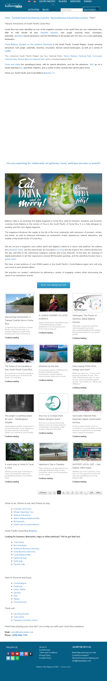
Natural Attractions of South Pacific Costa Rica (69, 18)
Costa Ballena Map (22, 554)
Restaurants (19, 521)
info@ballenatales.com (81, 661)
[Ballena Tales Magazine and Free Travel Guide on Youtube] (17, 654)
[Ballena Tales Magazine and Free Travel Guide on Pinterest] (26, 654)
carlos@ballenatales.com (22, 632)
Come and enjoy (12, 64)
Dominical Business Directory (26, 548)
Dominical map (20, 558)
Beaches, (33, 530)
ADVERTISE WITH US (81, 647)
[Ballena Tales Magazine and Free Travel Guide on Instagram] (13, 654)
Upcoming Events (21, 614)
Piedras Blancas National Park (31, 59)
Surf (91, 64)
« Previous (42, 492)
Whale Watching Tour (23, 512)
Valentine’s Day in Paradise (51, 464)
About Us (43, 647)
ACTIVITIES (33, 10)
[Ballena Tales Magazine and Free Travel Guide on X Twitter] (22, 654)
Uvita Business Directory (24, 551)
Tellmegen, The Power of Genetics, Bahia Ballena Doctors (84, 319)
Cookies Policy (45, 658)
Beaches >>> (49, 73)
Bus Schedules (20, 545)
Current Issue (44, 650)
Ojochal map (19, 564)
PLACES (63, 1)
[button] (75, 5)
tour (20, 68)
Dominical (18, 586)
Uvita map (18, 561)
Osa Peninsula (20, 602)
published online (15, 249)
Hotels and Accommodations (26, 524)
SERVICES (75, 1)
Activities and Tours (22, 509)
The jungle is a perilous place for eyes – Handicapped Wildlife (18, 419)
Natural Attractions (22, 515)
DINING (88, 1)
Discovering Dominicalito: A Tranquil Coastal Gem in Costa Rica (19, 320)
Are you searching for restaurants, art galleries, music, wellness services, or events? (53, 163)
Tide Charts (19, 542)
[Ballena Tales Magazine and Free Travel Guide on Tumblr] (31, 654)
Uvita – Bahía (19, 589)
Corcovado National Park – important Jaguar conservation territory (86, 419)
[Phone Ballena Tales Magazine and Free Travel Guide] (13, 658)
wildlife (8, 51)
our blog (60, 249)
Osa (15, 595)
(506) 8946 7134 (20, 635)
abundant (18, 36)
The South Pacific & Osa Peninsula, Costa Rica (30, 18)
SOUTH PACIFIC (47, 1)
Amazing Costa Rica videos (26, 620)
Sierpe (16, 599)
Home (7, 18)
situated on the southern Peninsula (35, 44)
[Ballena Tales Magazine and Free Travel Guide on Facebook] (8, 654)
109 (91, 492)
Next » (98, 492)
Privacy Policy (45, 655)
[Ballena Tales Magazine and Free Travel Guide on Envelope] (8, 658)
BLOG (46, 10)
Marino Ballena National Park (77, 56)
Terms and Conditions (48, 652)
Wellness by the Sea (49, 366)
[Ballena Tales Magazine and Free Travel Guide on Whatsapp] (17, 658)
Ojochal (17, 592)
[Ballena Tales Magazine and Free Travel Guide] (13, 5)
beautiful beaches (49, 32)
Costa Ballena (11, 44)
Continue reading (12, 337)
